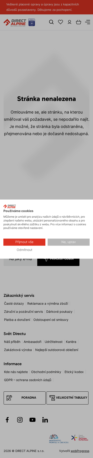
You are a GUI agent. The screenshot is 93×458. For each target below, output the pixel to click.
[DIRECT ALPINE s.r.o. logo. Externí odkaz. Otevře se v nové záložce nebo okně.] (9, 206)
